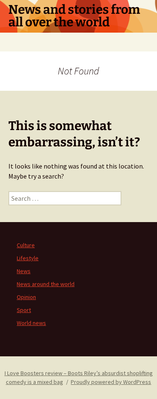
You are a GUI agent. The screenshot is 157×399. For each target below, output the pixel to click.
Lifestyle (28, 258)
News (24, 271)
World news (31, 323)
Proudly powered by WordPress (111, 382)
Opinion (26, 297)
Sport (24, 310)
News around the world (46, 284)
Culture (26, 245)
